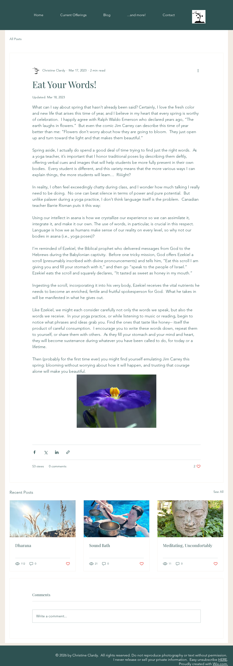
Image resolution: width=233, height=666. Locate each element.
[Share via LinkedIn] (57, 452)
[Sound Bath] (116, 518)
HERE (222, 659)
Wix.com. (220, 664)
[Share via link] (68, 452)
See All (218, 492)
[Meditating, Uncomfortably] (190, 518)
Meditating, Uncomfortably (187, 545)
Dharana (23, 545)
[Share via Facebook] (34, 452)
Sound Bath (99, 545)
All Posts (16, 39)
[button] (136, 15)
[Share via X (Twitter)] (45, 452)
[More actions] (198, 70)
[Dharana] (43, 518)
